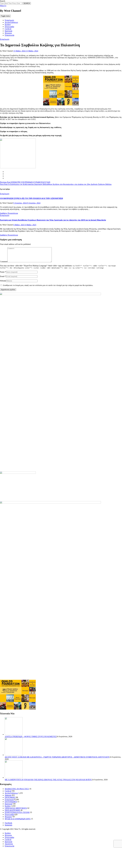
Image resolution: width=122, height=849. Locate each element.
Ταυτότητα (9, 844)
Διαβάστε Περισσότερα (9, 213)
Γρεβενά (8, 29)
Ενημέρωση (9, 20)
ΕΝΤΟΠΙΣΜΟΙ (11, 802)
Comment (3, 262)
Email (2, 276)
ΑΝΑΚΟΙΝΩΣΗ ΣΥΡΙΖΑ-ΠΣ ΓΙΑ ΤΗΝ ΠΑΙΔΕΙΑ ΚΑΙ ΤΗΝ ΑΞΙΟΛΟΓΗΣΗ (31, 198)
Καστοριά (8, 31)
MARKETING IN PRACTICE (17, 789)
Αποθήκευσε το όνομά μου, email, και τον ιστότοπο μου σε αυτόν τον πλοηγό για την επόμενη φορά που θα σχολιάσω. (48, 285)
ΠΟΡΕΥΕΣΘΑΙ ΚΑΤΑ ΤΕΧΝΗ (17, 812)
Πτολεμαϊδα (9, 27)
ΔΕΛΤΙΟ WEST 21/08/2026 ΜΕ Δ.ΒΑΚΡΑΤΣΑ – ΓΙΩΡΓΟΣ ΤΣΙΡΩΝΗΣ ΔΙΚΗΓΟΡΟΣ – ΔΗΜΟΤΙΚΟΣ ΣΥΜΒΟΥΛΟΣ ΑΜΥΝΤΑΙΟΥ (57, 757)
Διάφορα (8, 795)
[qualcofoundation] (61, 105)
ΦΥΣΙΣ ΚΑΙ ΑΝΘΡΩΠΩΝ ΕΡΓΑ (17, 819)
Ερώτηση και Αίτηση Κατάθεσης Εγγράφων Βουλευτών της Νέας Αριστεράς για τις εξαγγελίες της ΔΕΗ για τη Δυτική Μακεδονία (53, 220)
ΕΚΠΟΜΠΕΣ (10, 797)
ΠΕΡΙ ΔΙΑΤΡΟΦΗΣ (12, 810)
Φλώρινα (8, 33)
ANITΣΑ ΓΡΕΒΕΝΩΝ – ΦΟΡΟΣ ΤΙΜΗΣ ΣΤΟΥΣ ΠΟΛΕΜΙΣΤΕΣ (30, 737)
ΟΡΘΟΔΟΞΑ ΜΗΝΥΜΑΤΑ (16, 808)
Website (3, 281)
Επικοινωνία (9, 35)
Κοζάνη (8, 24)
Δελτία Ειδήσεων (11, 22)
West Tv (3, 6)
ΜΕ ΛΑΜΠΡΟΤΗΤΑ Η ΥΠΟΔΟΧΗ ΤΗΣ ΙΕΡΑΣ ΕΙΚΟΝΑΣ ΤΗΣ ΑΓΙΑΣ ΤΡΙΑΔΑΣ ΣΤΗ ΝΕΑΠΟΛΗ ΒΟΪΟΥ (48, 780)
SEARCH (26, 3)
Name (2, 272)
